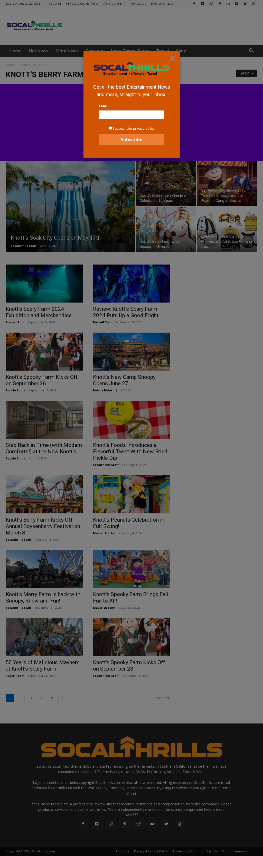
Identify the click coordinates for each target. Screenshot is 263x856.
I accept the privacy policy (134, 128)
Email (104, 106)
